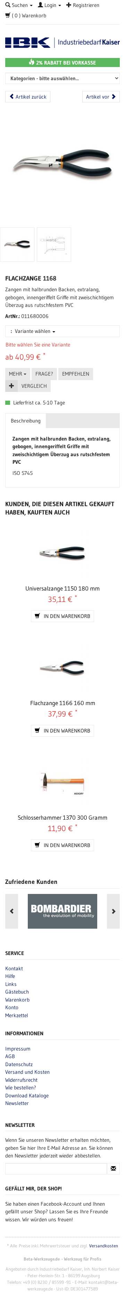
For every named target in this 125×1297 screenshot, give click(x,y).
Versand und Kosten (27, 1072)
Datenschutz (19, 1064)
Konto (11, 1007)
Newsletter (17, 1103)
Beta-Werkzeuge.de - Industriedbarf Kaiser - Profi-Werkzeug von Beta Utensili (62, 42)
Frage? (44, 373)
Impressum (18, 1048)
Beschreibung (26, 420)
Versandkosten (103, 1245)
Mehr (16, 373)
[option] (62, 911)
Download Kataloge (27, 1095)
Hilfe (10, 976)
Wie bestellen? (20, 1087)
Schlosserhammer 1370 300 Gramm (62, 817)
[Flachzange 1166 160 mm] (62, 669)
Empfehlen (75, 373)
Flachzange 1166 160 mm (62, 702)
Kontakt (14, 968)
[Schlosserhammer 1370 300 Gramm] (62, 784)
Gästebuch (17, 991)
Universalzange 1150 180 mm (62, 588)
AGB (10, 1056)
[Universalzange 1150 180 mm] (62, 554)
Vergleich (34, 386)
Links (11, 984)
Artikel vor (98, 96)
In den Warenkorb (66, 616)
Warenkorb (17, 999)
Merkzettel (16, 1015)
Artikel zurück (30, 96)
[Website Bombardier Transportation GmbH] (62, 911)
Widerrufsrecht (21, 1080)
